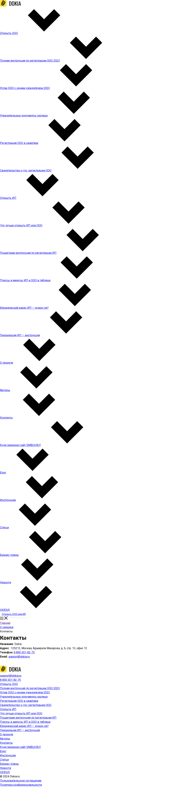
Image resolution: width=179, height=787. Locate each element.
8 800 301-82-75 (24, 652)
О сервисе (6, 627)
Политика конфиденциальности (21, 784)
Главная (5, 623)
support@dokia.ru (19, 656)
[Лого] (10, 5)
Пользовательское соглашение (20, 780)
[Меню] (4, 618)
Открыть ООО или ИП (14, 614)
